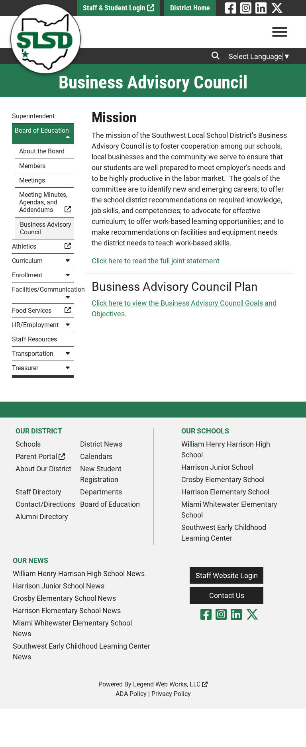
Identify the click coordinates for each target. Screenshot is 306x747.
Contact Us (226, 595)
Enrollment (27, 275)
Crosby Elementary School (223, 479)
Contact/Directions (45, 504)
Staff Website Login (227, 575)
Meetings (32, 180)
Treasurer (25, 368)
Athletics (24, 246)
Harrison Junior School (217, 467)
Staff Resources (34, 339)
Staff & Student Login (115, 8)
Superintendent (33, 116)
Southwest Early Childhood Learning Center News (81, 651)
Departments (101, 492)
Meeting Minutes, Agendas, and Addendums (43, 202)
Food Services (31, 310)
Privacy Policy (171, 694)
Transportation (32, 353)
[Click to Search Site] (218, 55)
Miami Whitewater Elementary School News (72, 628)
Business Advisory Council (45, 228)
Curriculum (27, 261)
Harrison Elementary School (225, 492)
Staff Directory (38, 492)
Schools (28, 444)
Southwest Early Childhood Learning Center (223, 532)
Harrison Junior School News (58, 586)
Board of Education (42, 130)
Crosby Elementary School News (64, 598)
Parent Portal (37, 456)
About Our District (43, 469)
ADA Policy (131, 694)
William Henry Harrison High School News (79, 573)
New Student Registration (101, 474)
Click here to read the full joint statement (156, 261)
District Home (190, 8)
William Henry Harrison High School (225, 449)
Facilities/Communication (43, 289)
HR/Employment (35, 325)
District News (101, 444)
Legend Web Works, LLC (167, 684)
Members (32, 166)
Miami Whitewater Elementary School (229, 509)
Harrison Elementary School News (67, 610)
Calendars (96, 456)
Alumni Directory (42, 516)
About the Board (42, 151)
